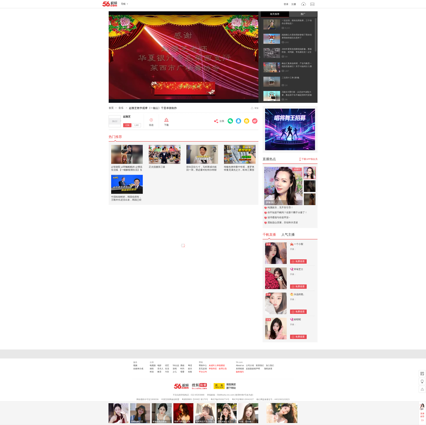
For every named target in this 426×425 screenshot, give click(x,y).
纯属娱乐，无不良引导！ (280, 207)
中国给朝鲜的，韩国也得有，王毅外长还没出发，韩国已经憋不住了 (126, 200)
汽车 (167, 372)
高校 (182, 365)
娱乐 (190, 368)
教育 (159, 372)
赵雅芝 (127, 116)
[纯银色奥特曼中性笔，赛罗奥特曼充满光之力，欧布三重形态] (240, 154)
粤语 (190, 365)
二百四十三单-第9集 (290, 78)
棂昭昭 (297, 319)
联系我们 (260, 365)
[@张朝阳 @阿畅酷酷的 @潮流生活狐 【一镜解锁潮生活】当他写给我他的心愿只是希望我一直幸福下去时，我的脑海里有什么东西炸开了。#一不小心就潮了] (127, 154)
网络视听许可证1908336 (147, 399)
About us (240, 365)
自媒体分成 (138, 368)
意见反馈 (203, 368)
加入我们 (270, 365)
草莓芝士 (298, 269)
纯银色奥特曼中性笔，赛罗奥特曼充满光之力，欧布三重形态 (239, 170)
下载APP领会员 (310, 159)
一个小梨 (298, 244)
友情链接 (240, 368)
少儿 (175, 372)
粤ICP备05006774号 (220, 399)
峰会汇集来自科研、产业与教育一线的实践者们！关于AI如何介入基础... (297, 66)
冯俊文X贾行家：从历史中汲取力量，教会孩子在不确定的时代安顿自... (297, 95)
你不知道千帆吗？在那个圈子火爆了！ (287, 212)
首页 (111, 108)
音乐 (121, 108)
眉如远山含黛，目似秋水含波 (283, 222)
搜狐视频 (201, 386)
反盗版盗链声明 (253, 368)
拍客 (190, 372)
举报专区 (213, 368)
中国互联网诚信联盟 (170, 399)
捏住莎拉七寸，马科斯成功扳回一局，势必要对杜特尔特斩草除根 (201, 170)
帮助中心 (203, 365)
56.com (109, 4)
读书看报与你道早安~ (279, 217)
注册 (293, 4)
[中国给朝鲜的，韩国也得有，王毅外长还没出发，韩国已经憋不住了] (127, 184)
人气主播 (288, 234)
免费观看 (300, 261)
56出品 (176, 365)
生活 (167, 368)
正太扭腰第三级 (157, 167)
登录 (286, 4)
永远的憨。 (300, 294)
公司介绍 (250, 365)
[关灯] (422, 381)
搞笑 (152, 368)
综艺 (167, 365)
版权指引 (240, 372)
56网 (181, 386)
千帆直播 (269, 234)
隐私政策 (268, 368)
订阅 (127, 125)
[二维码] (422, 373)
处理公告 (223, 368)
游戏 (175, 368)
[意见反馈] (422, 389)
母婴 (182, 372)
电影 (159, 365)
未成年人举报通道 (217, 365)
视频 (135, 365)
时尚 (182, 368)
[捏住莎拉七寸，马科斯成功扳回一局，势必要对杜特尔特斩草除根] (202, 154)
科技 (152, 372)
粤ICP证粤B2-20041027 (243, 399)
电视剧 (153, 365)
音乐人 (160, 368)
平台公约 (203, 372)
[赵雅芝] (115, 121)
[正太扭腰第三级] (164, 154)
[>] (303, 4)
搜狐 (225, 386)
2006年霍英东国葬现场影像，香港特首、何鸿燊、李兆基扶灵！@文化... (297, 52)
